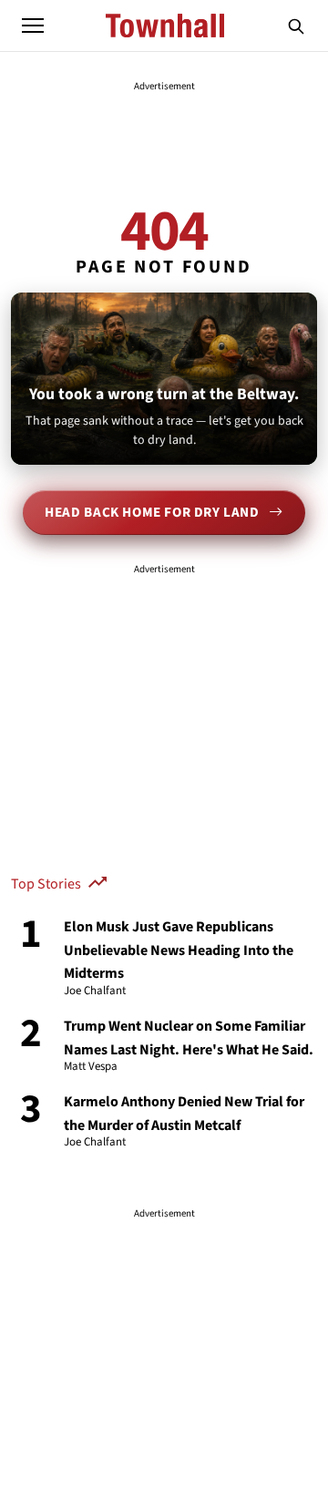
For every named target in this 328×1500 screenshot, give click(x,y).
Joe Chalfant (95, 991)
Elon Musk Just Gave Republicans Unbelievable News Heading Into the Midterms (178, 950)
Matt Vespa (91, 1067)
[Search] (296, 25)
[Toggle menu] (33, 25)
